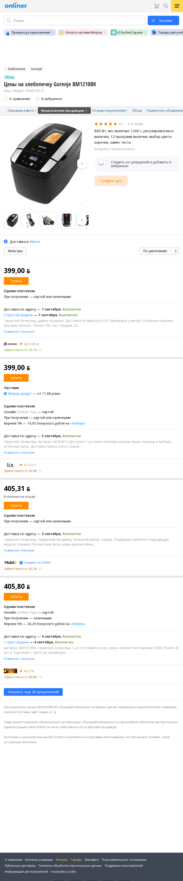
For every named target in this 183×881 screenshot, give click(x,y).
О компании (13, 860)
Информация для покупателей (26, 872)
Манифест (92, 860)
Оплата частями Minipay (83, 32)
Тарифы (76, 860)
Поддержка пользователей (124, 866)
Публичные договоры (20, 866)
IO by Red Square (130, 32)
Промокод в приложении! (30, 32)
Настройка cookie (63, 872)
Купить (16, 281)
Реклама (62, 860)
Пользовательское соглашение (124, 860)
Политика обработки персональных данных (70, 866)
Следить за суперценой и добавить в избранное (141, 164)
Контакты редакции (39, 860)
